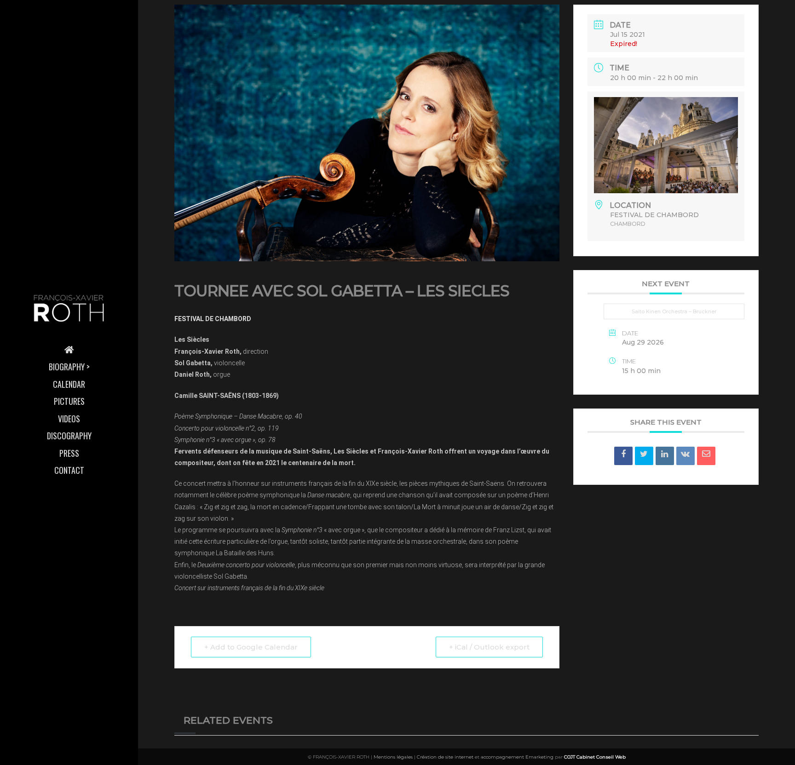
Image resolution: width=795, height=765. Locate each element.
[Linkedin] (665, 456)
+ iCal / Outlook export (489, 647)
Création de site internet (445, 757)
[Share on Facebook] (623, 456)
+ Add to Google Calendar (251, 647)
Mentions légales (393, 757)
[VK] (685, 456)
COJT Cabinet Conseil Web (595, 757)
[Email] (706, 456)
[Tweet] (644, 456)
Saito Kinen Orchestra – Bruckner (674, 311)
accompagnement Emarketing (517, 757)
